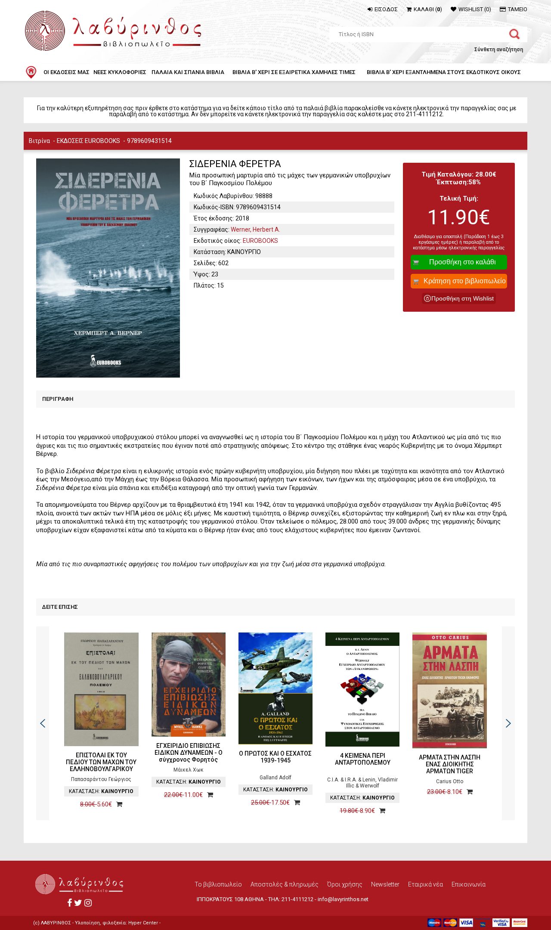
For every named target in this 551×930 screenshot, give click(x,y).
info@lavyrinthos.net (343, 899)
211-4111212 (297, 899)
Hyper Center (143, 923)
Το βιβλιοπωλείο (218, 884)
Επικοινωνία (469, 884)
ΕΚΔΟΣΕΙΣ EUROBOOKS (88, 140)
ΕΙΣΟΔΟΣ (386, 9)
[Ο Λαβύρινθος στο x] (78, 903)
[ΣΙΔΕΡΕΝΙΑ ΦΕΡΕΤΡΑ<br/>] (108, 268)
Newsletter (385, 884)
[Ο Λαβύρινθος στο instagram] (88, 903)
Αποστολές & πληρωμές (285, 884)
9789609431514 (149, 140)
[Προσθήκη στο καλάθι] (117, 804)
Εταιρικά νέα (425, 884)
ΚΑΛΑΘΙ (428, 9)
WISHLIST (474, 9)
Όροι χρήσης (344, 884)
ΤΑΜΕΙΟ (517, 9)
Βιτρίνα (39, 140)
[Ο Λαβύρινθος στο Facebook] (69, 903)
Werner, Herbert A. (255, 229)
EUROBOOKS (260, 240)
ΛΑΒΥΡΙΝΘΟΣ (56, 923)
